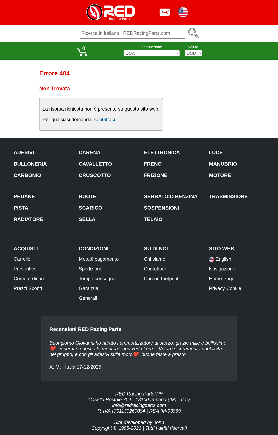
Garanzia (88, 288)
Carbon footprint (161, 278)
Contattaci (155, 268)
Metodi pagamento (99, 259)
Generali (88, 298)
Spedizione (90, 268)
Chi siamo (154, 259)
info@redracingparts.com (139, 405)
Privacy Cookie (225, 288)
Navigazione (222, 268)
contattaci (104, 119)
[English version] (211, 261)
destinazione (151, 47)
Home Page (221, 278)
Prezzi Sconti (28, 288)
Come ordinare (29, 278)
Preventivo (25, 268)
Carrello (22, 259)
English (223, 259)
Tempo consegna (97, 278)
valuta (193, 47)
